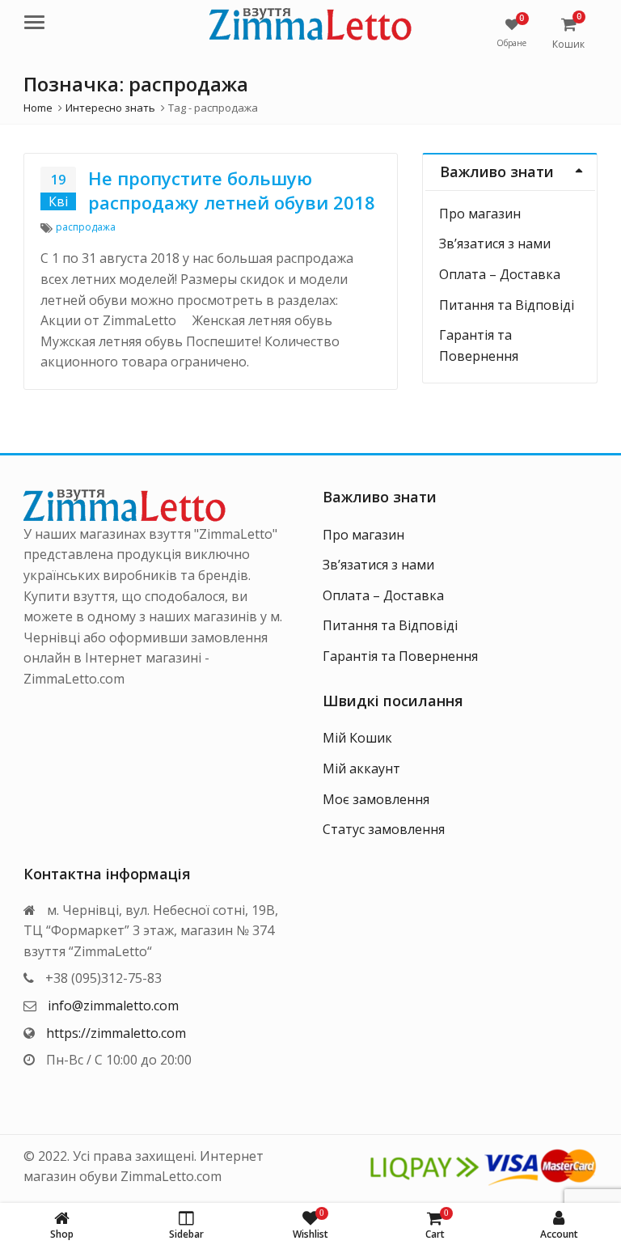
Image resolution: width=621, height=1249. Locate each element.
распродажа (86, 227)
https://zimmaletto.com (116, 1033)
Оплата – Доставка (499, 274)
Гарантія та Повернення (400, 656)
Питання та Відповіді (506, 305)
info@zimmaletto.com (113, 1005)
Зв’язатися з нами (495, 243)
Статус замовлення (384, 829)
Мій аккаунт (361, 768)
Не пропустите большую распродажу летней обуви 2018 (231, 190)
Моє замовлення (376, 799)
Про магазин (480, 213)
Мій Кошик (357, 738)
